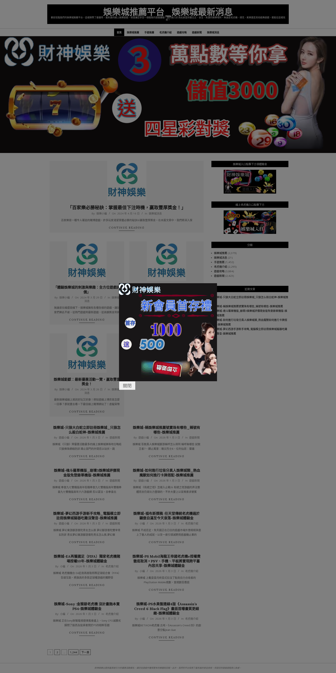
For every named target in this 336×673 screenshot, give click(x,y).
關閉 (127, 386)
